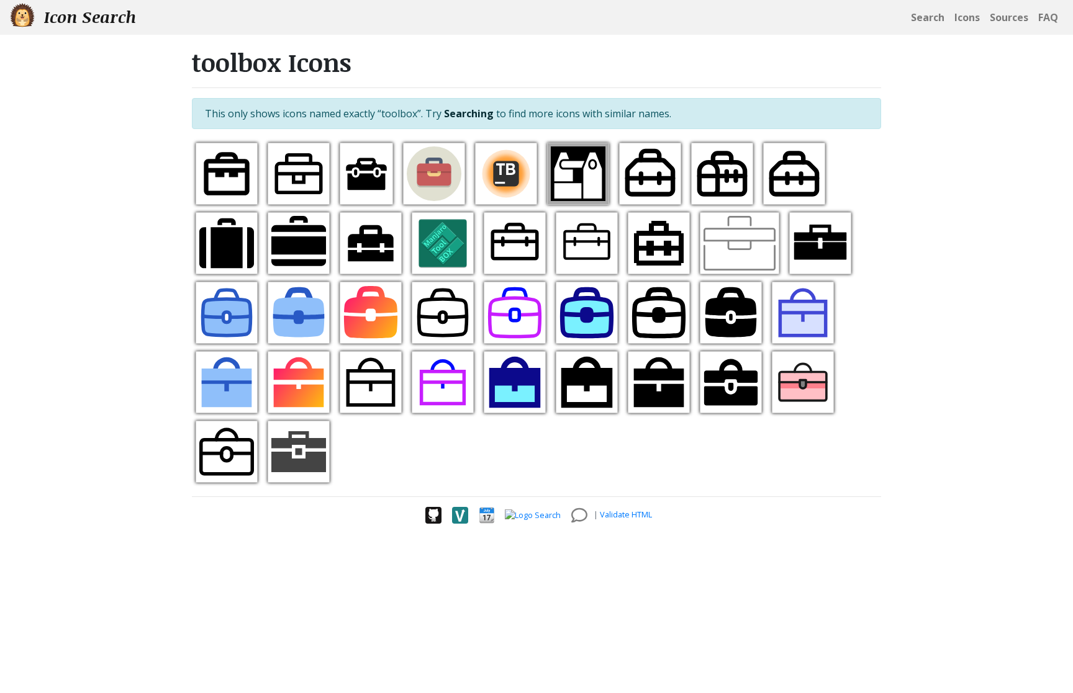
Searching (469, 113)
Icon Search (88, 17)
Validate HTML (626, 514)
